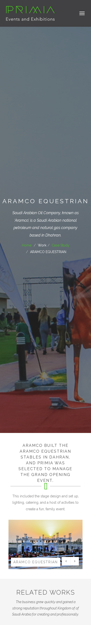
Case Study (60, 245)
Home (27, 245)
